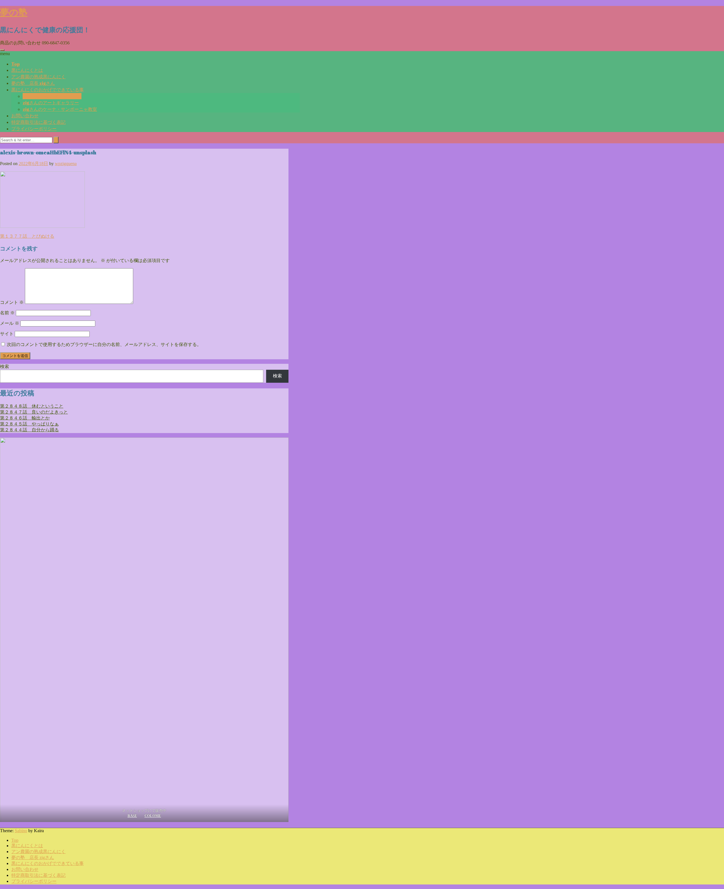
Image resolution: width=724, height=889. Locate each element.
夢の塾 (13, 12)
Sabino (21, 830)
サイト (7, 333)
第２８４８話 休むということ (31, 406)
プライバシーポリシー (34, 129)
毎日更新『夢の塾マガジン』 (52, 96)
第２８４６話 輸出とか (25, 418)
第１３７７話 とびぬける (27, 236)
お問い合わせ (24, 116)
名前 (7, 312)
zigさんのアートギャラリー (51, 103)
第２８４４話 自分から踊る (29, 429)
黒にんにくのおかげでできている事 (47, 89)
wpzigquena (66, 163)
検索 (4, 366)
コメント (12, 302)
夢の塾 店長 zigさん (33, 83)
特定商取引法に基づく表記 (38, 122)
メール (9, 323)
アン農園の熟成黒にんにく (38, 76)
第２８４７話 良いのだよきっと (34, 412)
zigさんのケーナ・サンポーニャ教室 (60, 109)
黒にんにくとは (27, 70)
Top (15, 64)
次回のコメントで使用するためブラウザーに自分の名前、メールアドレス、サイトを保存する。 (104, 344)
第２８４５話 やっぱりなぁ (29, 423)
